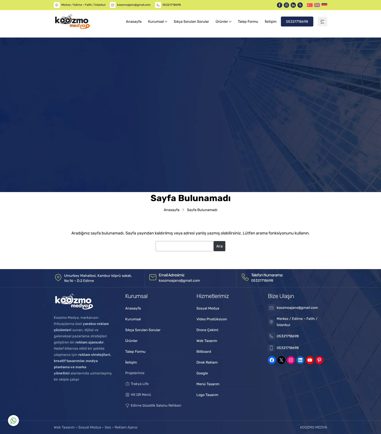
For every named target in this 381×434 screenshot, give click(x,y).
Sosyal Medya (90, 427)
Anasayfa (171, 210)
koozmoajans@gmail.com (134, 4)
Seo (108, 427)
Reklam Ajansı (126, 427)
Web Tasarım (64, 427)
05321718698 (171, 4)
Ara (219, 246)
